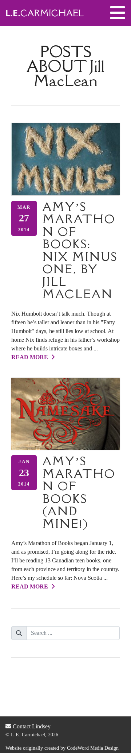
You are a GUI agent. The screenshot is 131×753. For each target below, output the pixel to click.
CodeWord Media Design (93, 748)
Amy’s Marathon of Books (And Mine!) (79, 492)
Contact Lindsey (31, 726)
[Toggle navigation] (118, 13)
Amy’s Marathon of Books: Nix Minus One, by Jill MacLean (80, 250)
